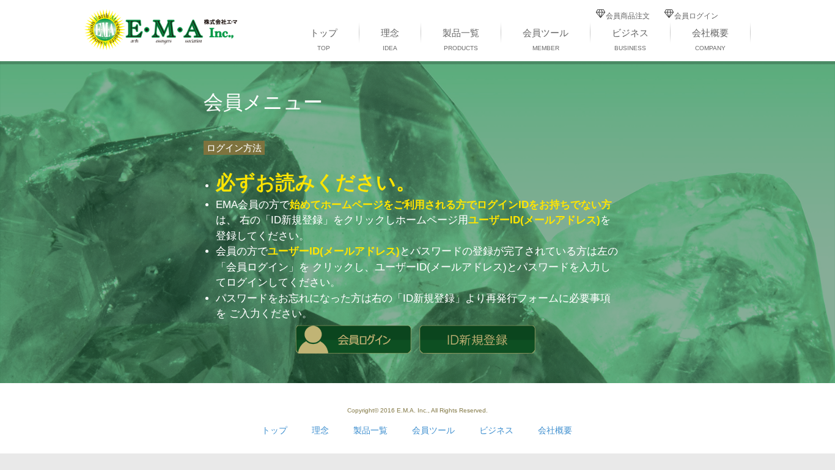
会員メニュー (263, 102)
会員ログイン (696, 16)
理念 (390, 39)
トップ (323, 39)
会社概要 (710, 39)
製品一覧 (461, 39)
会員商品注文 (628, 16)
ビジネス (630, 39)
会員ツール (545, 39)
